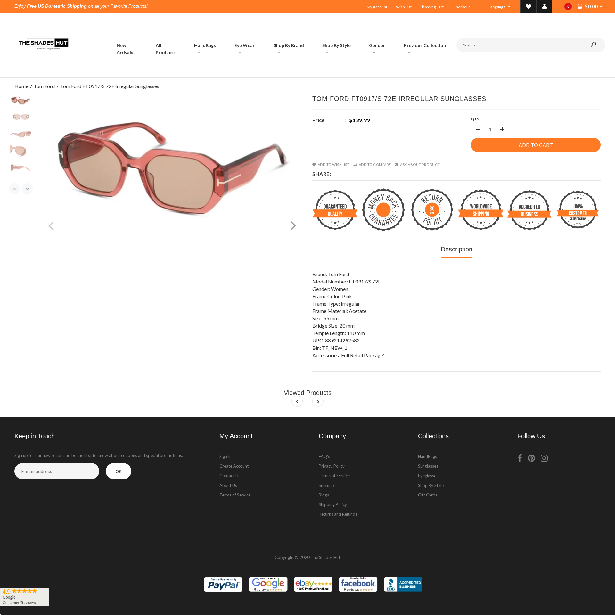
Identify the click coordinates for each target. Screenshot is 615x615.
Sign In (225, 456)
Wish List (404, 6)
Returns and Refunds (338, 514)
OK (118, 471)
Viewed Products (308, 392)
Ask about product (420, 164)
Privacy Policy (332, 466)
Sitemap (326, 485)
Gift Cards (427, 494)
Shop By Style (431, 485)
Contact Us (229, 475)
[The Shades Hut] (43, 71)
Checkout (461, 6)
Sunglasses (428, 466)
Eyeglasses (428, 475)
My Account (377, 6)
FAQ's (324, 456)
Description (456, 249)
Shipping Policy (333, 504)
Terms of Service (234, 494)
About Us (228, 485)
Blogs (324, 494)
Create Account (234, 466)
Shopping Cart (432, 6)
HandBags (427, 456)
